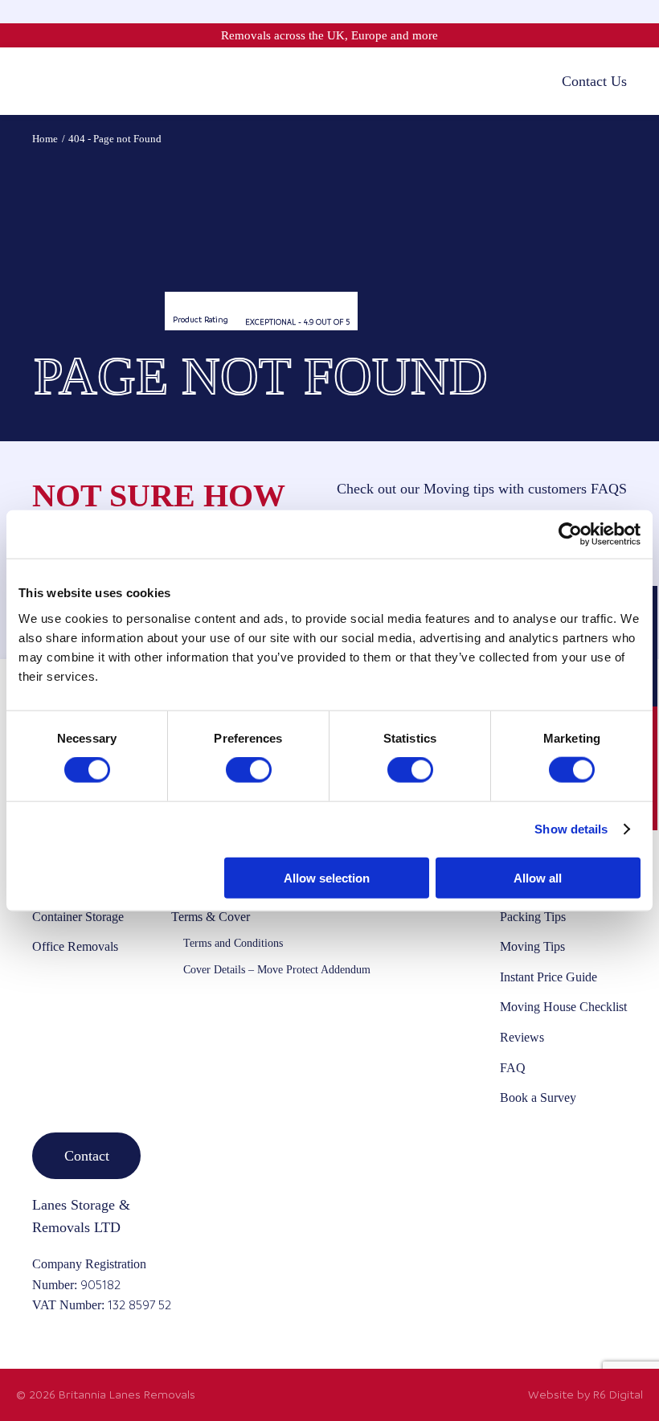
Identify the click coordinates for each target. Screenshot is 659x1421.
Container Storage (78, 916)
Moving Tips (532, 946)
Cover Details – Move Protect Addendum (276, 970)
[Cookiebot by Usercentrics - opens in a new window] (570, 534)
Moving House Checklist (563, 1007)
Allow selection (327, 877)
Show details (571, 829)
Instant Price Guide (548, 977)
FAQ (513, 1068)
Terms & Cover (210, 916)
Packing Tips (533, 916)
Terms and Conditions (233, 943)
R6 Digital (618, 1394)
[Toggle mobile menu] (39, 81)
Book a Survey (538, 1097)
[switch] (249, 770)
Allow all (538, 877)
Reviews (522, 1037)
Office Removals (75, 946)
